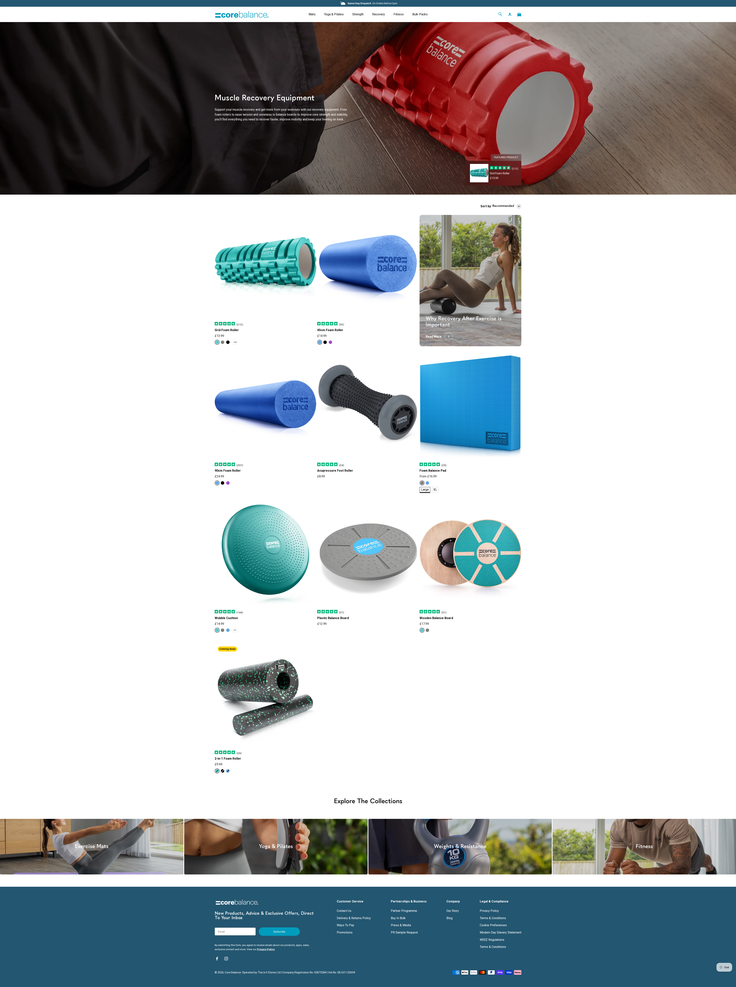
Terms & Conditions (493, 918)
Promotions (344, 932)
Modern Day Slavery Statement (500, 932)
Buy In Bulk (398, 918)
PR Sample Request (404, 932)
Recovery (378, 14)
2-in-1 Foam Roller (228, 758)
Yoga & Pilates (334, 14)
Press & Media (401, 925)
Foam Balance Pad (433, 470)
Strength (358, 14)
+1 (235, 630)
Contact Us (344, 911)
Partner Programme (404, 911)
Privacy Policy (266, 949)
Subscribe (279, 931)
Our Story (452, 911)
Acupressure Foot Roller (335, 470)
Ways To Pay (345, 925)
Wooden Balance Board (436, 618)
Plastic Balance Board (333, 618)
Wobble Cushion (226, 618)
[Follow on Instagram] (226, 958)
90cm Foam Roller (228, 470)
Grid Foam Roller (227, 330)
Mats (312, 14)
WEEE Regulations (492, 940)
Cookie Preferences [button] (493, 925)
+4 (235, 342)
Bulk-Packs (420, 14)
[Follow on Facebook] (217, 958)
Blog (449, 918)
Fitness (398, 14)
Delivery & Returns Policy (354, 918)
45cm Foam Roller (330, 330)
